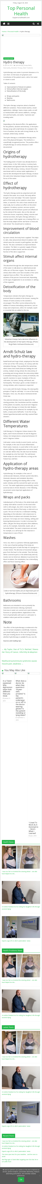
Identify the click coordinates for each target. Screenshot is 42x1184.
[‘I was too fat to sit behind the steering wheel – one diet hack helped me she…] (21, 847)
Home (4, 31)
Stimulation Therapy (16, 68)
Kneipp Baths (27, 65)
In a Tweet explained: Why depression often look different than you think (7, 688)
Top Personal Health (21, 11)
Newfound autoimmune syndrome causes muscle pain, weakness (19, 662)
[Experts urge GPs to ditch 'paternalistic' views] (21, 917)
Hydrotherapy (19, 65)
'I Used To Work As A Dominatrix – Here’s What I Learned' (33, 827)
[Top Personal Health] (4, 24)
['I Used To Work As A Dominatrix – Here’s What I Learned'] (34, 673)
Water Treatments (28, 68)
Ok (21, 1179)
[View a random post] (38, 24)
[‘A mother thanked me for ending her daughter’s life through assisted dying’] (21, 882)
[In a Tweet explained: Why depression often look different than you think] (8, 673)
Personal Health (13, 31)
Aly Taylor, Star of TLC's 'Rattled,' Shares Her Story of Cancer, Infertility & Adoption (20, 650)
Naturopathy (6, 68)
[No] (40, 1176)
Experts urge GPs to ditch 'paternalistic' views (16, 941)
